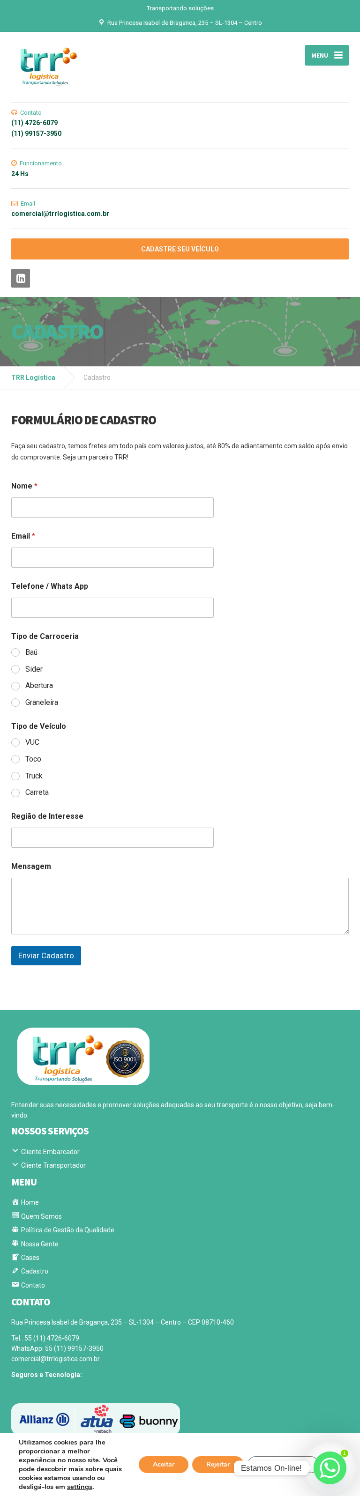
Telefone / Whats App (49, 586)
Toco (33, 759)
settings (79, 1486)
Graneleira (41, 702)
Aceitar (163, 1464)
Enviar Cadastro (46, 955)
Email (23, 536)
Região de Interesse (47, 816)
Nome (24, 485)
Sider (34, 669)
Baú (31, 652)
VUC (32, 742)
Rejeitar (218, 1464)
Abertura (39, 685)
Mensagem (31, 866)
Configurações (283, 1464)
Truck (34, 775)
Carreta (37, 792)
